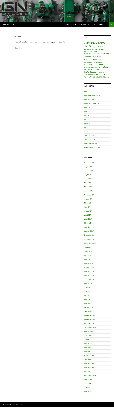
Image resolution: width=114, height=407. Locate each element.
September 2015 (90, 279)
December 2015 (89, 271)
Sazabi (93, 72)
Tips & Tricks (103, 24)
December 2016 (89, 235)
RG (85, 127)
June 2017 (88, 219)
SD (85, 131)
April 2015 (87, 299)
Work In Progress (90, 147)
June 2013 (88, 387)
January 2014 (89, 359)
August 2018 (88, 199)
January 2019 (89, 191)
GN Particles (9, 24)
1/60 (98, 42)
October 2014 (89, 323)
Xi (97, 77)
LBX (94, 65)
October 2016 (89, 239)
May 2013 (87, 392)
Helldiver (106, 60)
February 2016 (89, 267)
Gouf (93, 56)
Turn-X (101, 74)
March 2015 (88, 303)
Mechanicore (89, 67)
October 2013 (89, 371)
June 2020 (88, 179)
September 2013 (90, 375)
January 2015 (89, 311)
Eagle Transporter (91, 54)
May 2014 (87, 343)
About (86, 91)
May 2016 (87, 255)
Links (94, 24)
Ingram (93, 62)
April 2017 (87, 227)
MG (85, 111)
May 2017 (87, 223)
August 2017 (88, 211)
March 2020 (88, 187)
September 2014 (90, 327)
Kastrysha (99, 62)
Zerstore (107, 77)
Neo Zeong (104, 67)
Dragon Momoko (90, 51)
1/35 (89, 43)
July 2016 (87, 247)
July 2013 (87, 383)
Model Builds (69, 24)
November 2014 (89, 319)
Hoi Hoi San (87, 62)
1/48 (93, 43)
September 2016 (90, 243)
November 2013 (89, 367)
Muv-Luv (97, 67)
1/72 (103, 43)
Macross (99, 65)
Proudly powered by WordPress (12, 404)
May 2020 (87, 183)
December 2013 (89, 363)
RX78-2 (87, 72)
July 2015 (87, 287)
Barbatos (101, 49)
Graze (100, 56)
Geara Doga (87, 56)
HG (85, 107)
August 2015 (88, 283)
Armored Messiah (90, 49)
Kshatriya (88, 64)
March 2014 (88, 351)
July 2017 (87, 215)
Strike (95, 74)
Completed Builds (90, 95)
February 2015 (89, 307)
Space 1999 (88, 74)
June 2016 (88, 251)
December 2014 (89, 315)
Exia (99, 54)
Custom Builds (89, 99)
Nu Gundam (88, 69)
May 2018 (87, 203)
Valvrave (87, 77)
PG (85, 119)
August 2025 (88, 167)
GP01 (96, 56)
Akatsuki (103, 47)
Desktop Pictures (84, 24)
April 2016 (87, 259)
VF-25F (93, 77)
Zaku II (101, 77)
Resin (86, 123)
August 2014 (88, 331)
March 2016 (88, 263)
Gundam (90, 59)
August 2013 (88, 379)
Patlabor (96, 69)
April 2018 (87, 207)
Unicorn (106, 74)
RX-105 (102, 69)
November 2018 (89, 195)
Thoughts (87, 135)
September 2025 (90, 163)
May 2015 (87, 295)
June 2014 (88, 339)
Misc (86, 115)
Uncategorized (89, 143)
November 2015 (89, 275)
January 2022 (89, 171)
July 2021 (87, 175)
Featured (105, 54)
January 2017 (89, 231)
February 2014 (89, 355)
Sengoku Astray (101, 72)
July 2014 (87, 335)
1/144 (96, 46)
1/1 (85, 43)
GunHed (99, 60)
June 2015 (88, 291)
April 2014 (87, 347)
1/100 (88, 46)
